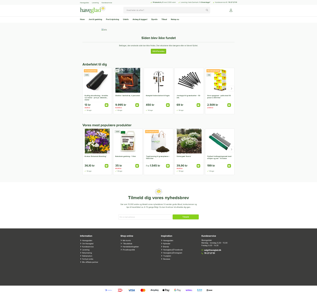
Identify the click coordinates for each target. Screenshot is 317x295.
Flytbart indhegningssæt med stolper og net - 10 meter (219, 157)
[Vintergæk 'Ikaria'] (189, 141)
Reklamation (87, 256)
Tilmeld (185, 217)
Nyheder (166, 243)
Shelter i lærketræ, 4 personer (127, 95)
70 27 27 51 (232, 2)
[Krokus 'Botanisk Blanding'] (97, 141)
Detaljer (168, 166)
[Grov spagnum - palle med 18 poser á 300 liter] (219, 80)
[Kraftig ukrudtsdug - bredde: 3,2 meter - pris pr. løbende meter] (97, 80)
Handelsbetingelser (131, 247)
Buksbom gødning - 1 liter (125, 156)
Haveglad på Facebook (173, 250)
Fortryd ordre (87, 259)
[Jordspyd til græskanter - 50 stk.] (189, 80)
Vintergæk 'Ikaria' (184, 156)
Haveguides (84, 3)
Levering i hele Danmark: (195, 2)
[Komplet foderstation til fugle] (158, 80)
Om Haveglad (87, 243)
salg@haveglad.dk (212, 250)
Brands (166, 247)
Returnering (87, 253)
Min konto (127, 240)
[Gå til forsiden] (93, 9)
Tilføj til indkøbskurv (106, 105)
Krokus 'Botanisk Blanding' (95, 156)
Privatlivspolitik (129, 250)
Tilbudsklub (127, 243)
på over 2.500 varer (164, 2)
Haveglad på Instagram (172, 253)
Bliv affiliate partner (90, 262)
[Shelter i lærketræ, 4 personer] (128, 80)
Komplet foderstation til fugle (158, 95)
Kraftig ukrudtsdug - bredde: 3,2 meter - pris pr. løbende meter (96, 98)
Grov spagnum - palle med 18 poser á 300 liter (219, 97)
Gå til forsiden (158, 51)
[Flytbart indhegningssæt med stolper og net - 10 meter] (219, 141)
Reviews (166, 259)
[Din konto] (231, 10)
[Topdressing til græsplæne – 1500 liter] (158, 141)
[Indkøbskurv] (235, 9)
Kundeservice (107, 3)
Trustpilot (167, 256)
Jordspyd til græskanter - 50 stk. (188, 97)
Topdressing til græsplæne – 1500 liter (158, 157)
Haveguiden (87, 240)
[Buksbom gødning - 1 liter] (128, 141)
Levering (95, 3)
